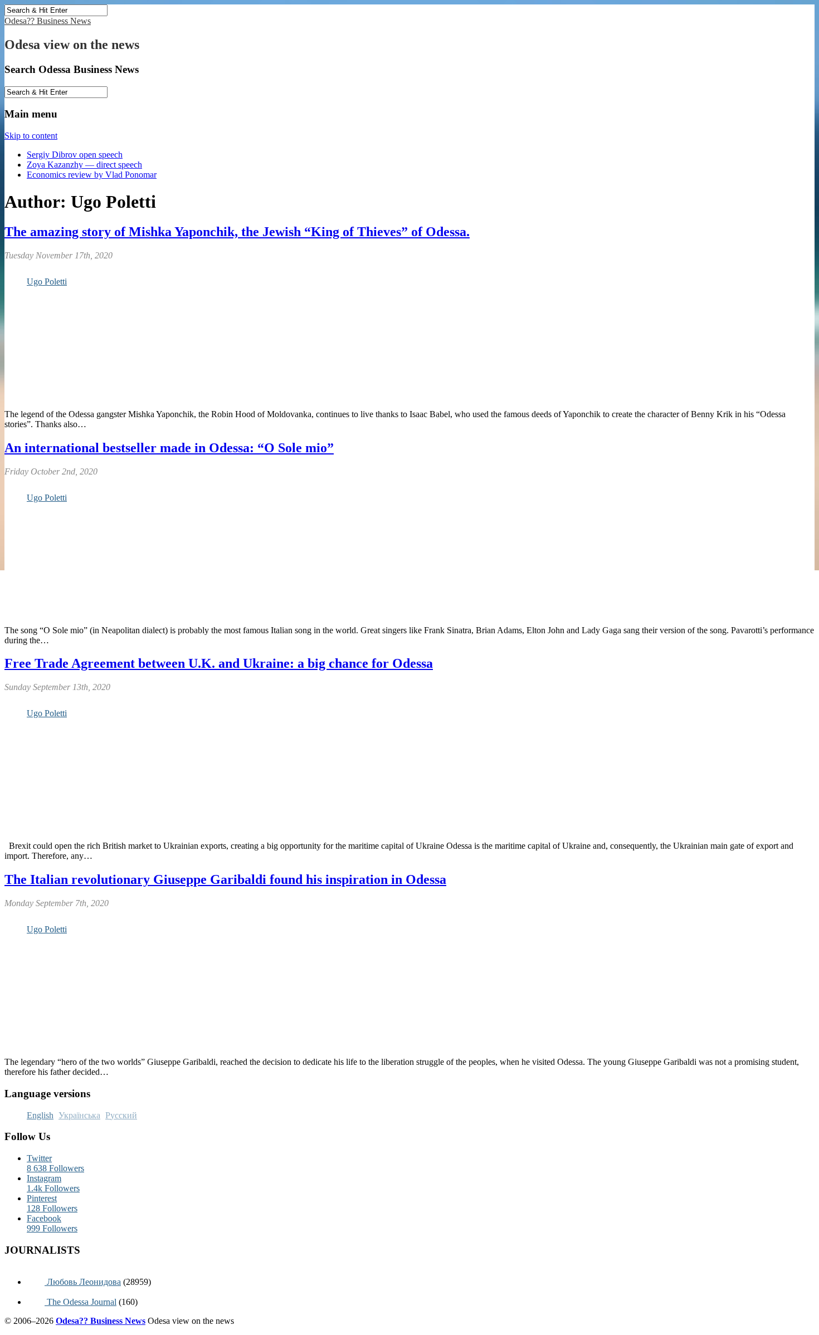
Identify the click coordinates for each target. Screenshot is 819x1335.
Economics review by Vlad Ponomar (92, 174)
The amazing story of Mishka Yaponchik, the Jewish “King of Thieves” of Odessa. (237, 231)
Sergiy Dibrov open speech (75, 154)
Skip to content (30, 135)
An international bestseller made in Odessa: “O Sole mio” (169, 448)
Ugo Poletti (47, 281)
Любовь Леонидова (83, 1282)
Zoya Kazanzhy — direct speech (84, 164)
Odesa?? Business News (47, 21)
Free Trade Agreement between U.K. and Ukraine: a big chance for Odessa (218, 663)
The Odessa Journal (80, 1302)
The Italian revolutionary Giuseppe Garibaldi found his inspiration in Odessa (225, 879)
